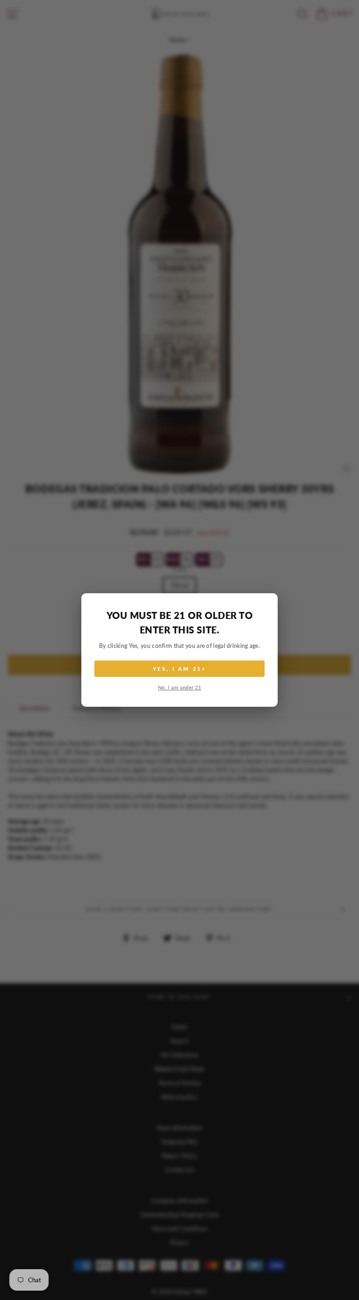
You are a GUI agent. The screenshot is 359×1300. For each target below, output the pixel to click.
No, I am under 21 (179, 687)
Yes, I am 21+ (179, 669)
